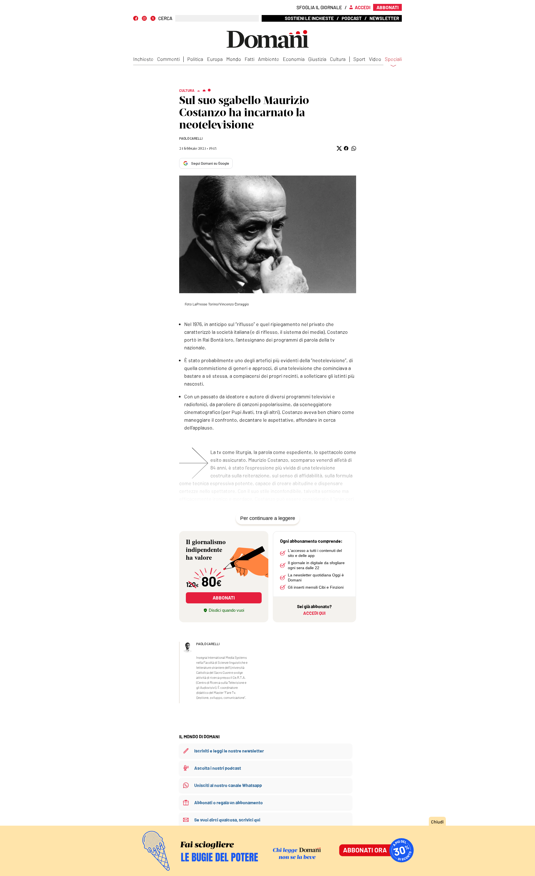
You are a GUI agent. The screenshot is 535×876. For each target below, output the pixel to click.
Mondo (233, 59)
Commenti (168, 59)
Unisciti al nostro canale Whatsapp (228, 785)
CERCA (165, 18)
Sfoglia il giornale (319, 7)
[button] (338, 148)
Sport (359, 59)
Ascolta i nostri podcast (217, 768)
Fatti (249, 59)
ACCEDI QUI (314, 613)
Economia (294, 59)
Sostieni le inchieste (309, 18)
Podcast (352, 18)
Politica (195, 59)
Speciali (393, 59)
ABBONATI (224, 597)
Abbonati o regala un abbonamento (228, 802)
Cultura (338, 59)
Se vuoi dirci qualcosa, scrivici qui (227, 819)
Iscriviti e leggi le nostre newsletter (229, 750)
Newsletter (384, 18)
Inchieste (143, 59)
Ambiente (268, 59)
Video (375, 59)
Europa (215, 59)
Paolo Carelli (191, 138)
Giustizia (317, 59)
